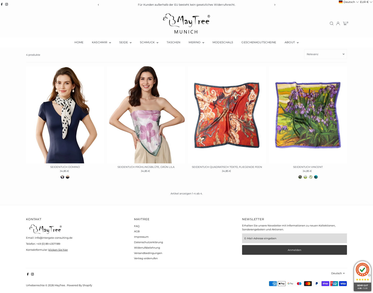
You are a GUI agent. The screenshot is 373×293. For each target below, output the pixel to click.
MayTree (60, 285)
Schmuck (148, 42)
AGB (137, 231)
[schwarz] (68, 177)
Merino (195, 42)
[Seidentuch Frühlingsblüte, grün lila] (146, 114)
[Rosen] (311, 177)
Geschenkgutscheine (258, 42)
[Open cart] (345, 23)
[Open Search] (331, 23)
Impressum (141, 236)
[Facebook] (1, 4)
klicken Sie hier (58, 249)
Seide (124, 42)
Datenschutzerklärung (148, 242)
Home (78, 42)
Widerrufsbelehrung (147, 247)
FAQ (136, 226)
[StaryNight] (316, 177)
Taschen (173, 42)
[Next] (274, 4)
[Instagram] (6, 4)
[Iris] (300, 177)
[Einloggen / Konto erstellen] (338, 23)
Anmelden (294, 249)
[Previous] (98, 4)
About (290, 42)
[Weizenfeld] (305, 177)
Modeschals (223, 42)
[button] (348, 2)
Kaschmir (100, 42)
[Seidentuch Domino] (65, 114)
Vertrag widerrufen (146, 258)
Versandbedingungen (148, 253)
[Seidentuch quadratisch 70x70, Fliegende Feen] (227, 114)
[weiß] (62, 177)
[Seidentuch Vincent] (308, 114)
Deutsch (336, 273)
